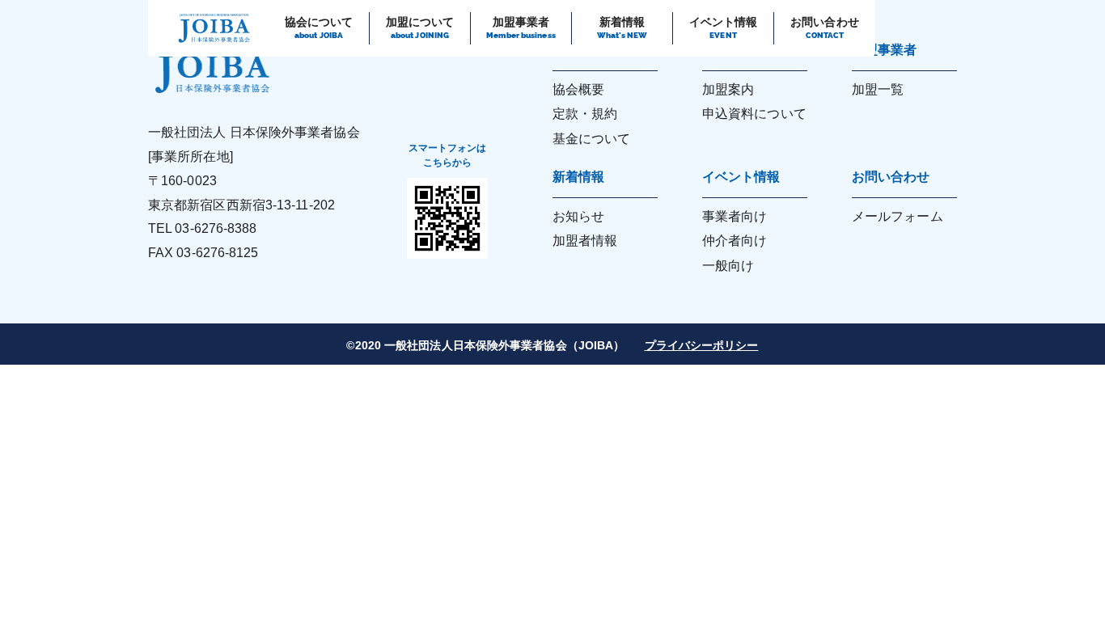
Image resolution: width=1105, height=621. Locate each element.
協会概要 (578, 89)
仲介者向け (735, 240)
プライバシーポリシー (702, 345)
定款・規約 (585, 113)
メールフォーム (897, 216)
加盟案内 (728, 89)
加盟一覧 (878, 89)
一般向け (728, 265)
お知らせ (578, 216)
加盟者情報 (585, 240)
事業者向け (735, 216)
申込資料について (754, 113)
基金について (591, 139)
